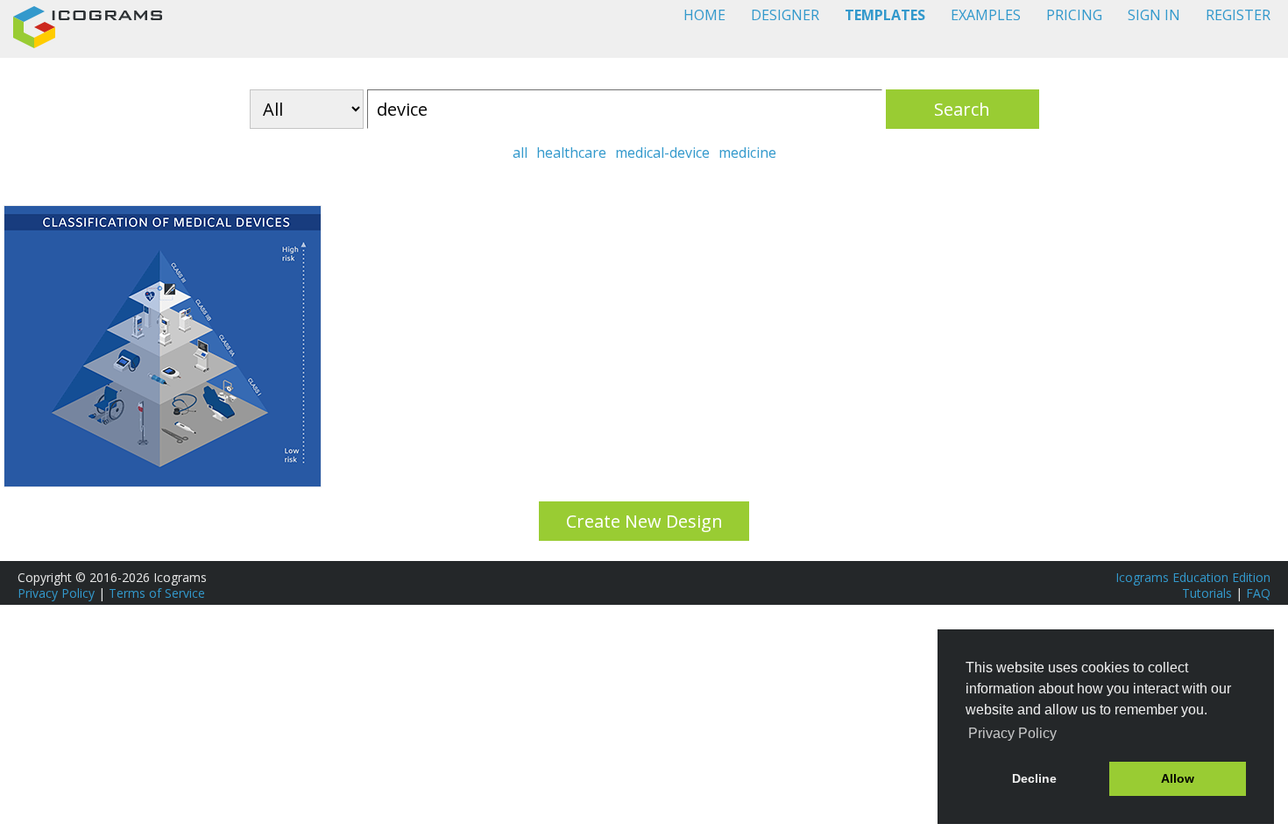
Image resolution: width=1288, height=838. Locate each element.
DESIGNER (785, 15)
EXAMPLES (986, 15)
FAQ (1258, 593)
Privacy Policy (56, 593)
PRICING (1074, 15)
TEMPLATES (885, 15)
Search (962, 109)
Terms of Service (157, 593)
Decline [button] (1034, 778)
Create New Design (644, 521)
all (520, 152)
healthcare (571, 152)
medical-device (662, 152)
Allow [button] (1177, 778)
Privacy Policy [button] (1012, 733)
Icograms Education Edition (1192, 577)
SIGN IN (1154, 15)
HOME (704, 15)
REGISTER (1238, 15)
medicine (747, 152)
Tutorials (1207, 593)
